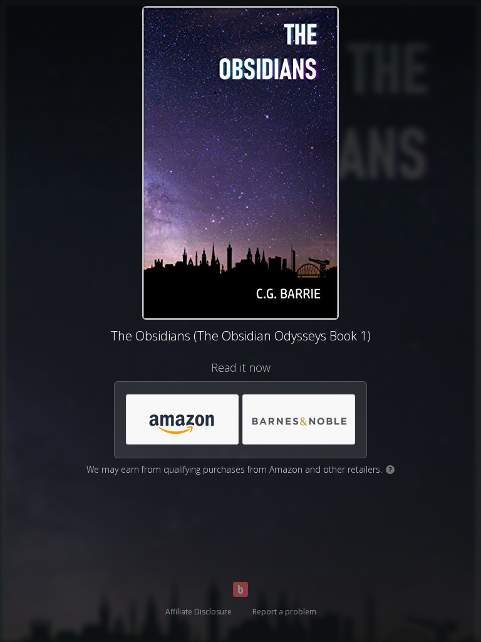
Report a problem (284, 611)
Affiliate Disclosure (198, 611)
